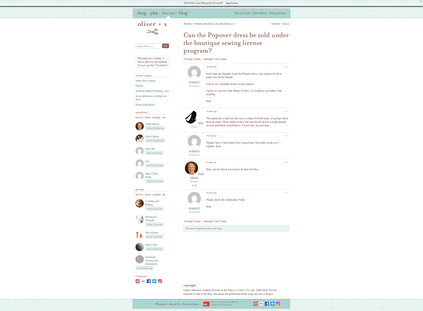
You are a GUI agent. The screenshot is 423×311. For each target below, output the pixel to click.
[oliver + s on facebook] (149, 281)
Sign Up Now (232, 2)
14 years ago (143, 65)
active (148, 117)
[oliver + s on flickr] (143, 281)
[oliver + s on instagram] (160, 281)
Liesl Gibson (152, 136)
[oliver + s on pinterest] (137, 281)
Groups (139, 189)
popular (157, 117)
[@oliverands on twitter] (154, 281)
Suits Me (150, 148)
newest (139, 117)
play (154, 13)
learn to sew (242, 13)
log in (285, 23)
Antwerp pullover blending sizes (152, 90)
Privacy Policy (190, 304)
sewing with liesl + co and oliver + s (214, 23)
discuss (168, 13)
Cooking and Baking (152, 202)
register (275, 23)
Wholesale (161, 304)
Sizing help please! (145, 104)
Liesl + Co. (206, 304)
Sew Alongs (151, 232)
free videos (260, 13)
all (164, 117)
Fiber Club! (151, 244)
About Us (174, 304)
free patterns (277, 13)
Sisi (147, 161)
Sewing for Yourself (151, 218)
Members (141, 112)
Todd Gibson (152, 124)
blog (183, 13)
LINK (286, 67)
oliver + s (152, 28)
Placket (139, 85)
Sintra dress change (145, 80)
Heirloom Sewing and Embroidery (151, 260)
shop (141, 13)
